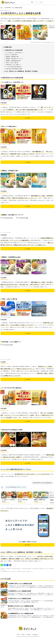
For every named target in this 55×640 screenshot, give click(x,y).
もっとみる (27, 118)
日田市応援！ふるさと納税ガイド (13, 64)
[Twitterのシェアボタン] (4, 565)
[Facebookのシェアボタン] (7, 565)
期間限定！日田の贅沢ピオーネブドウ (14, 58)
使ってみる (27, 544)
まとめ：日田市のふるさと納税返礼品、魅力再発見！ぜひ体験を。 (21, 71)
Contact (28, 634)
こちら (23, 571)
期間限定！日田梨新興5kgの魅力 (13, 60)
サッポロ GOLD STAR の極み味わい (14, 66)
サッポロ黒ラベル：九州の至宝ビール (14, 52)
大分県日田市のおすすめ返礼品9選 (13, 50)
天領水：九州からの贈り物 (12, 62)
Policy (23, 634)
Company (35, 634)
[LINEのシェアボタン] (2, 565)
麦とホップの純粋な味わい (12, 54)
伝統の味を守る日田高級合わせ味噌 (14, 68)
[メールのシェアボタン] (10, 565)
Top (2, 7)
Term (18, 634)
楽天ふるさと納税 (6, 100)
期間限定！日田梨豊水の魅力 (12, 56)
